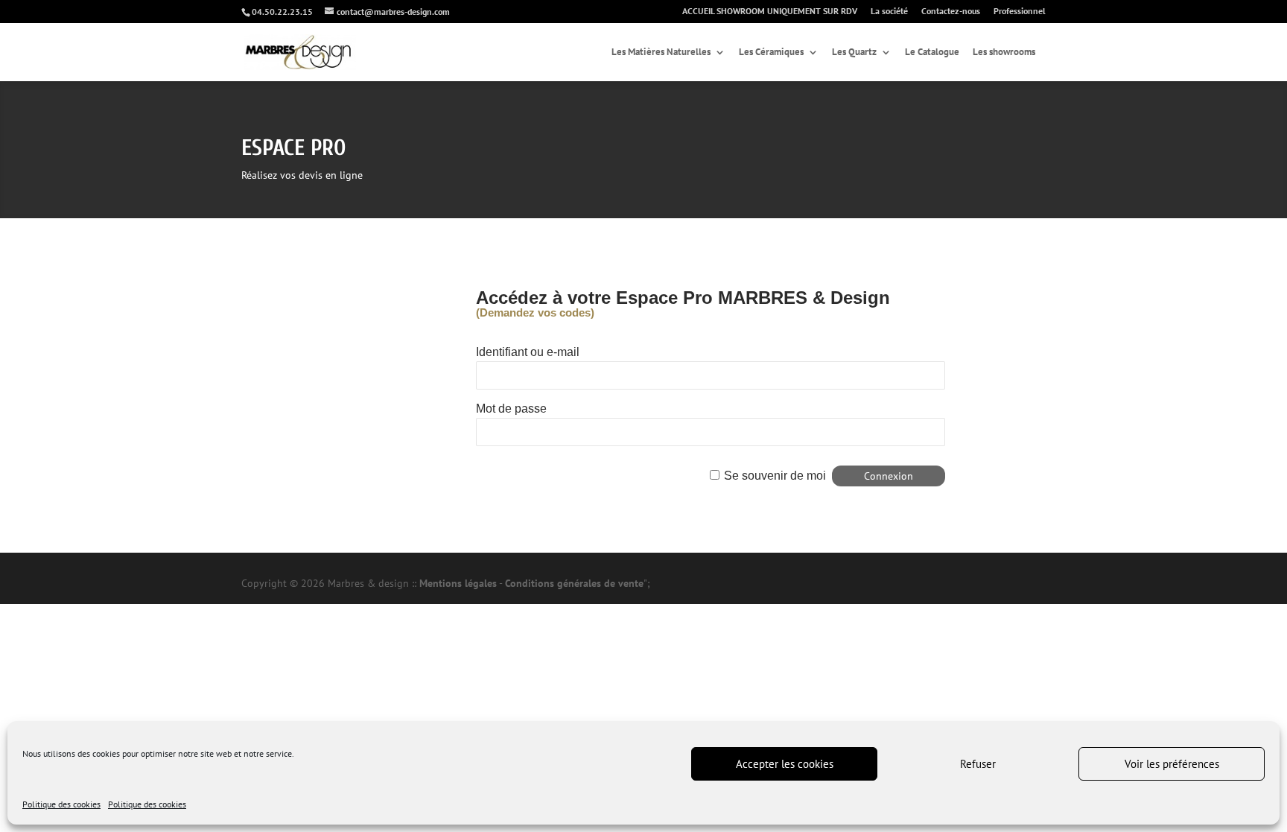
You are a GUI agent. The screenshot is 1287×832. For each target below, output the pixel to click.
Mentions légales (458, 583)
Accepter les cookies (784, 764)
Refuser (978, 764)
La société (889, 11)
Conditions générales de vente (574, 583)
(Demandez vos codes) (535, 312)
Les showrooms (1004, 52)
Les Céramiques (771, 52)
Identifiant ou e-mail (527, 352)
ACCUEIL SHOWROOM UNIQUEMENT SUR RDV (769, 11)
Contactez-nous (950, 11)
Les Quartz (854, 52)
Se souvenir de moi (775, 475)
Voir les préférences (1172, 764)
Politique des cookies (61, 804)
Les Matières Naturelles (661, 52)
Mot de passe (511, 408)
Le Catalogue (932, 52)
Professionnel (1020, 11)
